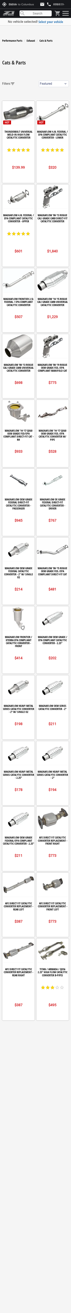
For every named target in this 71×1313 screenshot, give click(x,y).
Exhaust (31, 40)
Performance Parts (12, 40)
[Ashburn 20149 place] (65, 13)
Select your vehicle (50, 21)
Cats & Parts (45, 40)
